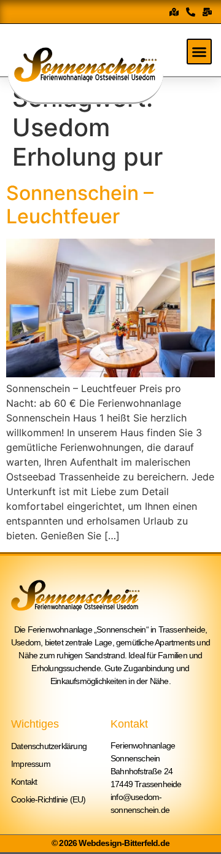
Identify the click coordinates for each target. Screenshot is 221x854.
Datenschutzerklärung (49, 746)
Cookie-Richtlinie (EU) (48, 799)
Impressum (30, 764)
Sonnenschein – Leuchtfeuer (79, 204)
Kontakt (24, 782)
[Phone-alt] (190, 12)
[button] (199, 51)
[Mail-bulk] (207, 12)
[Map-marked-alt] (174, 12)
